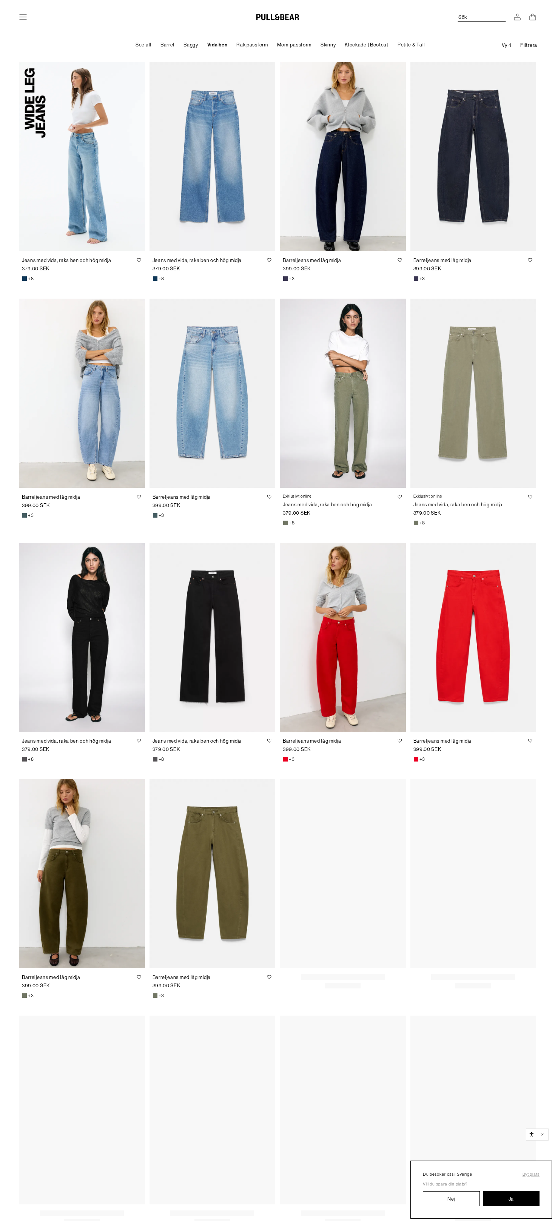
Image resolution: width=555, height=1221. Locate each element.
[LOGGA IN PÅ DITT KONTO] (517, 17)
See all (143, 45)
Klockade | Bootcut (366, 45)
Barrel (167, 45)
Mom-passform (294, 45)
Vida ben (217, 45)
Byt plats (531, 1174)
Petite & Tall (411, 45)
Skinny (328, 45)
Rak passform (252, 45)
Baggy (190, 45)
